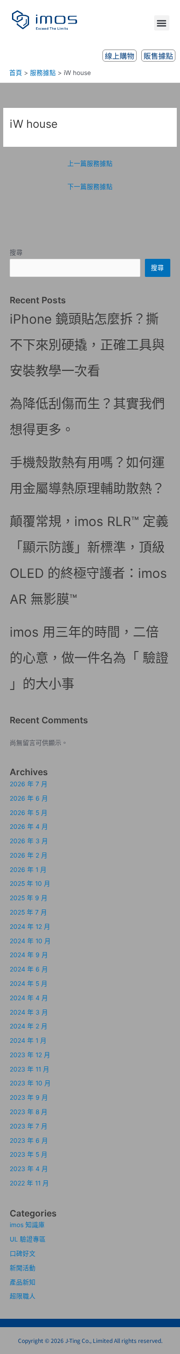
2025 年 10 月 (30, 883)
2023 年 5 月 (29, 1154)
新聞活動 (23, 1268)
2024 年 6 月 (29, 969)
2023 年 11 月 (29, 1069)
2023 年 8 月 (29, 1112)
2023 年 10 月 (30, 1083)
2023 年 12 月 (30, 1055)
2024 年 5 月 (29, 983)
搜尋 (16, 252)
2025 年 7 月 (28, 912)
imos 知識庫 (27, 1225)
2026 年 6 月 (29, 798)
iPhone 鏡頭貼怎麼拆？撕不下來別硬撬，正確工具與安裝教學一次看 (87, 345)
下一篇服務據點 (90, 186)
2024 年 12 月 (30, 926)
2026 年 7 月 (29, 784)
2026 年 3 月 (29, 841)
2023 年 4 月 (29, 1168)
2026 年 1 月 (28, 869)
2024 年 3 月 (29, 1012)
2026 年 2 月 (29, 855)
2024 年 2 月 (29, 1026)
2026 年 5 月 (29, 812)
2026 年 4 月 (29, 826)
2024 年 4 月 (29, 998)
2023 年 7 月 (29, 1126)
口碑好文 (23, 1253)
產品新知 (23, 1282)
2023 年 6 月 (29, 1140)
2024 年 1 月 (28, 1040)
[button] (161, 23)
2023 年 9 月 (29, 1097)
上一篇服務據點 (90, 163)
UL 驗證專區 (28, 1239)
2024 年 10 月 (30, 941)
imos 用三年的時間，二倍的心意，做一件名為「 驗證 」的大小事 (89, 658)
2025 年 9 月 (29, 898)
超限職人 (23, 1296)
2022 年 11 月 (29, 1183)
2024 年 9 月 (29, 955)
